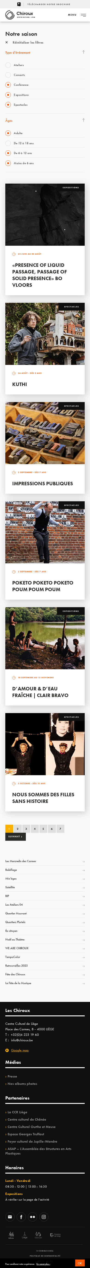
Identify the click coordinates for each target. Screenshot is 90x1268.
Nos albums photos (22, 1083)
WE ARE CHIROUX (16, 948)
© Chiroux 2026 (44, 1251)
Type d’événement (17, 52)
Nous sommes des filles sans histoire (43, 798)
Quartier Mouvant (16, 913)
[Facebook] (21, 1217)
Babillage (11, 870)
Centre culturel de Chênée (27, 1119)
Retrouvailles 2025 (16, 966)
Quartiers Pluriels (15, 922)
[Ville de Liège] (24, 1235)
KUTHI (19, 384)
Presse (12, 1076)
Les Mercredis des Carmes (20, 861)
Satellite (10, 887)
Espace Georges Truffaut (26, 1134)
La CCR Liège (17, 1112)
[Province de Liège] (52, 1235)
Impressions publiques (42, 483)
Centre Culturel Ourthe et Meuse (32, 1127)
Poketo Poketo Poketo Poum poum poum (42, 586)
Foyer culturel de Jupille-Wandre (32, 1141)
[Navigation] (83, 15)
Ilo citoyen (11, 931)
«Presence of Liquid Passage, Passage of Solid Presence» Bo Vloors (39, 275)
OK (80, 1263)
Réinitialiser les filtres (27, 42)
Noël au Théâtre (14, 939)
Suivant (15, 836)
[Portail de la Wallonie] (11, 1235)
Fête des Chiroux (15, 974)
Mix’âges (11, 878)
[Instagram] (43, 1217)
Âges (8, 120)
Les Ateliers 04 (14, 905)
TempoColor (12, 957)
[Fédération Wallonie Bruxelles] (38, 1235)
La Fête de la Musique (18, 983)
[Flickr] (32, 1217)
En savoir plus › (43, 1264)
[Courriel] (10, 1217)
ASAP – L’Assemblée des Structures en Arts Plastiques (38, 1151)
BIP (7, 896)
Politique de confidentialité (45, 1256)
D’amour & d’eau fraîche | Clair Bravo (40, 692)
